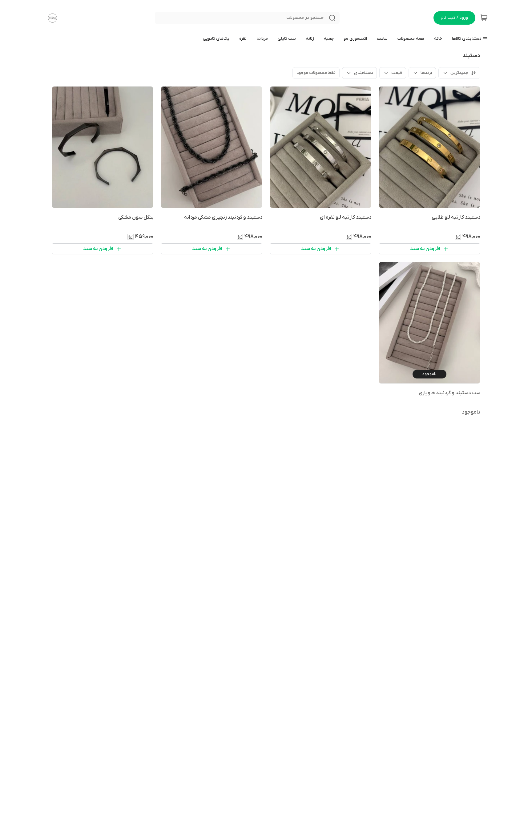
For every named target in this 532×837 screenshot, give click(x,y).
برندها (426, 73)
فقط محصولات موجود (316, 73)
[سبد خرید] (484, 18)
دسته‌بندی (363, 73)
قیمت (396, 73)
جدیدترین (459, 73)
